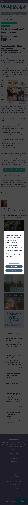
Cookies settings (14, 263)
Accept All (14, 266)
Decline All (14, 270)
